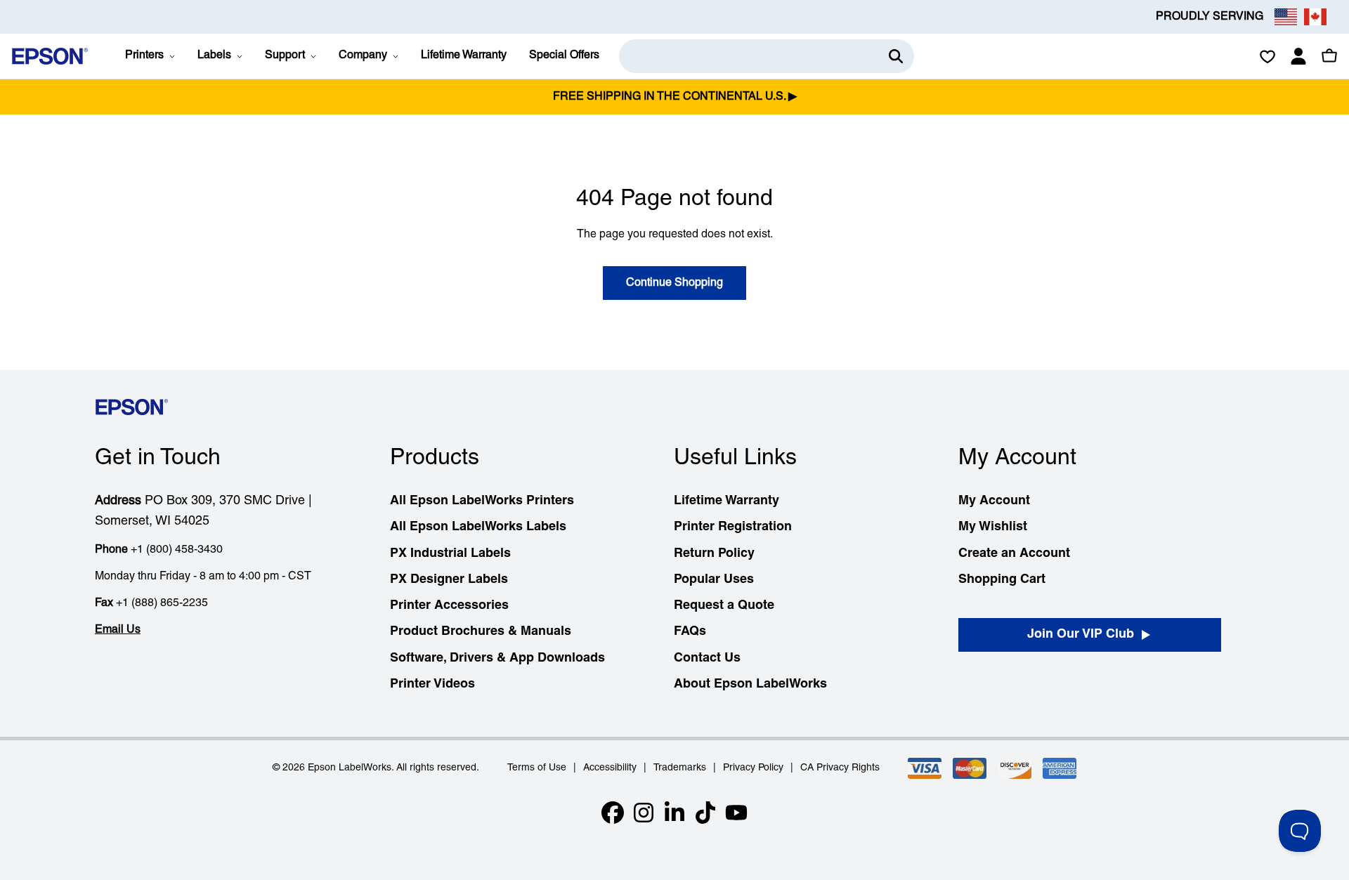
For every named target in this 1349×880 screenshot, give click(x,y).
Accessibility (610, 768)
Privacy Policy (753, 768)
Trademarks (679, 768)
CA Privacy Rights (840, 768)
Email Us (118, 630)
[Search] (896, 56)
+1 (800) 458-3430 (177, 550)
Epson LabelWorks (349, 768)
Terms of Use (536, 768)
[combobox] (766, 56)
